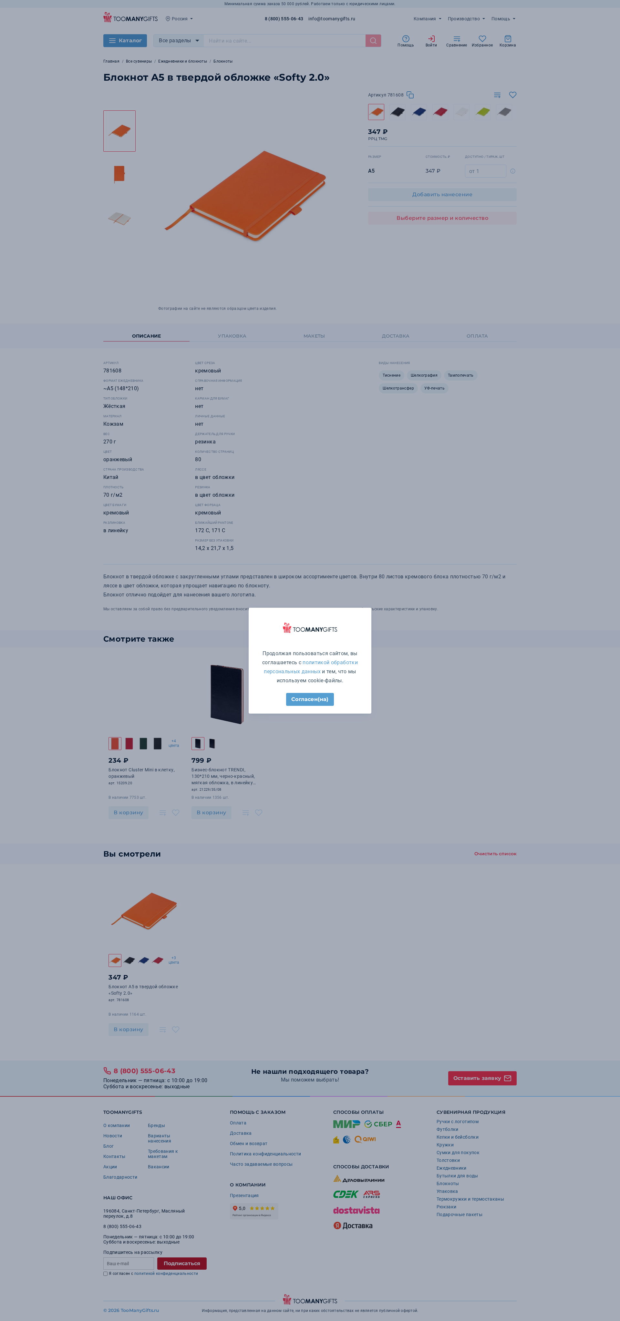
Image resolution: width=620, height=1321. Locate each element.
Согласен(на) (309, 699)
